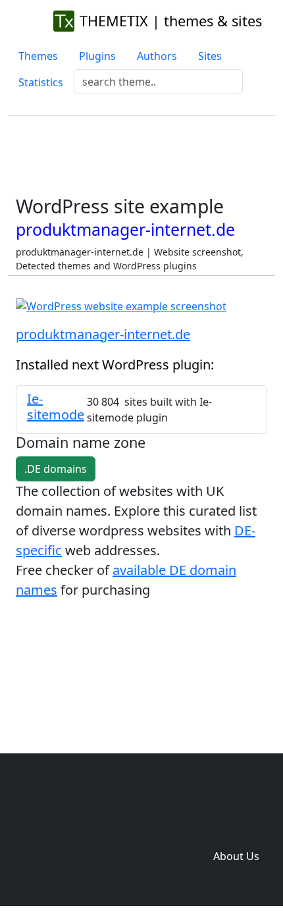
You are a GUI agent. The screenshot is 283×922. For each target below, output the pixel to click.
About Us (236, 856)
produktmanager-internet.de (103, 334)
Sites (210, 56)
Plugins (97, 56)
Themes (38, 56)
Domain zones (234, 830)
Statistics (40, 82)
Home (41, 830)
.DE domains (55, 469)
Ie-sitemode (55, 406)
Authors (157, 56)
